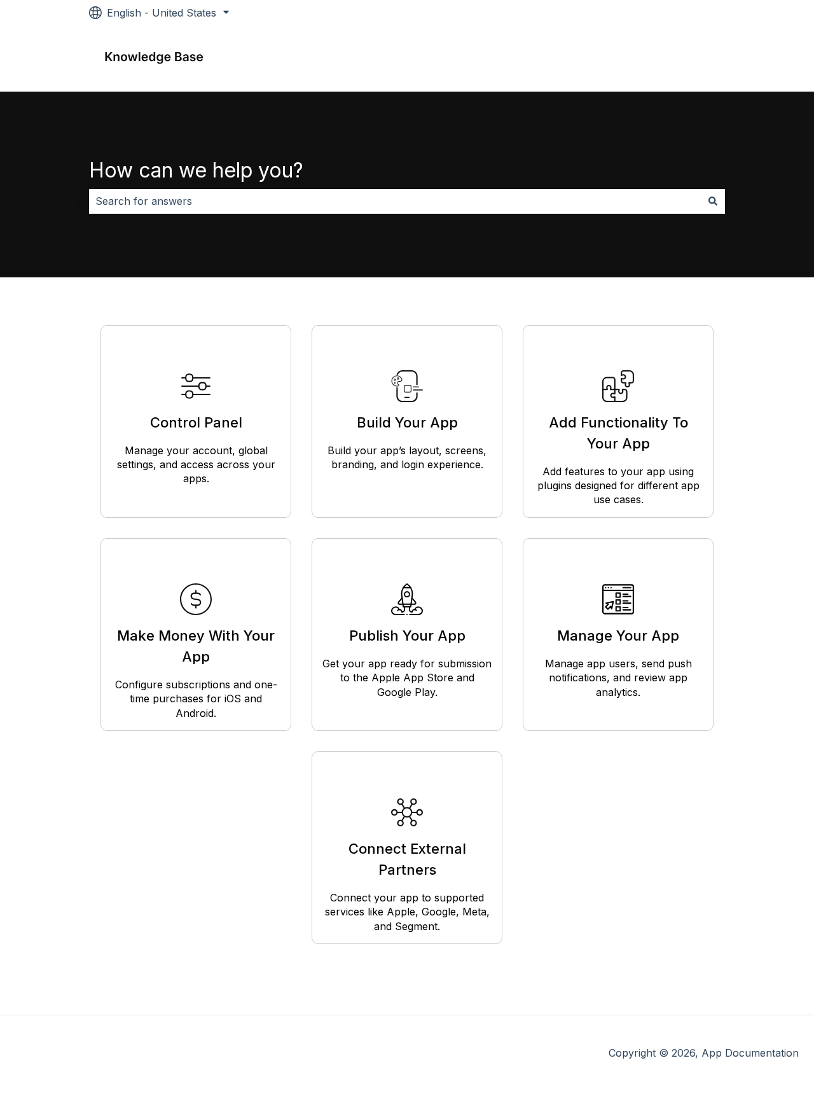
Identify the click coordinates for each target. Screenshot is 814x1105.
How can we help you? (196, 170)
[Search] (713, 201)
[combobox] (395, 201)
